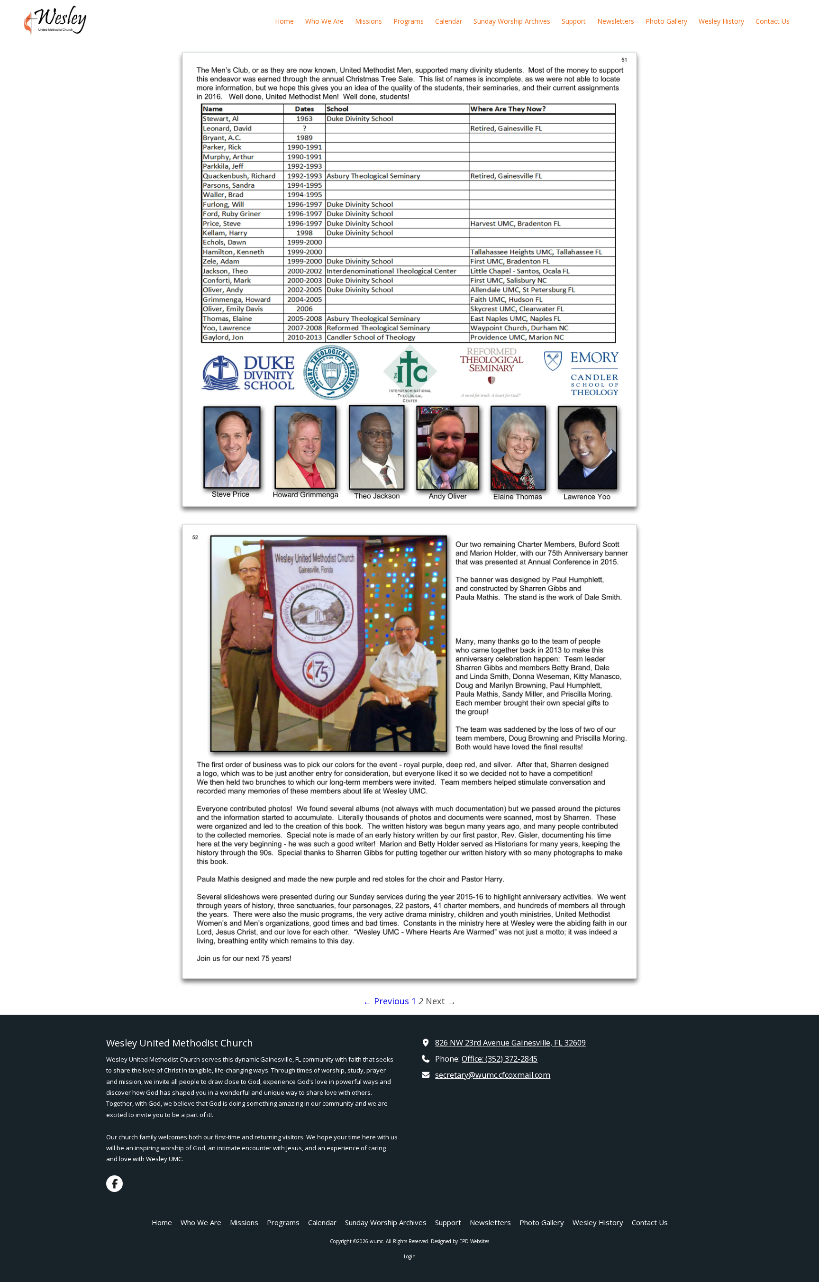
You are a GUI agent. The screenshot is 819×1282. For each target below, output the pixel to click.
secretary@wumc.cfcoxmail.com (492, 1075)
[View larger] (409, 279)
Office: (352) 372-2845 (499, 1059)
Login (410, 1256)
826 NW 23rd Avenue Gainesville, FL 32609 (510, 1042)
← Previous (386, 1001)
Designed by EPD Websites (460, 1241)
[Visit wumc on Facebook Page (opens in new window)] (114, 1183)
